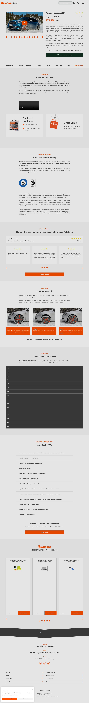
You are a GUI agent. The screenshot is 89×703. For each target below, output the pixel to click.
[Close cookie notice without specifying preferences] (32, 689)
